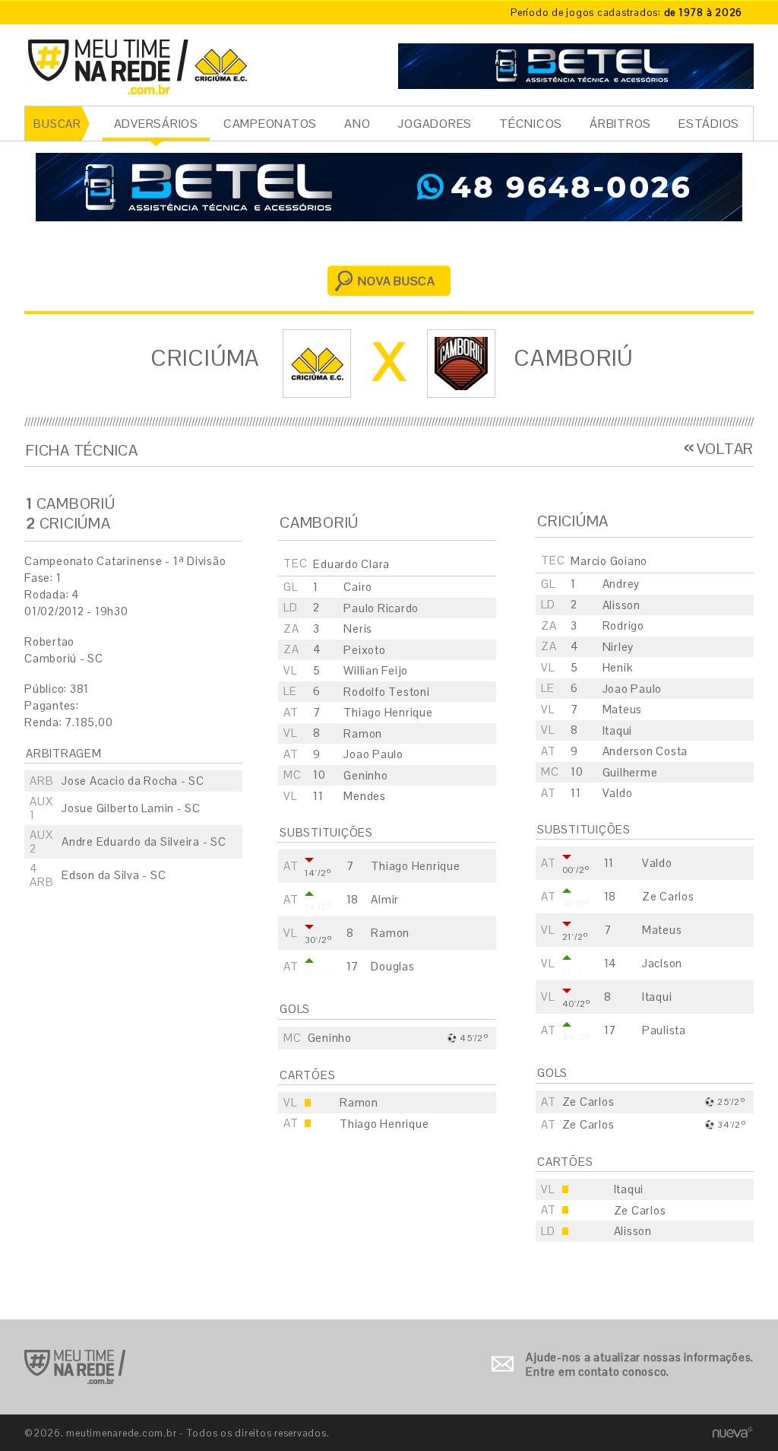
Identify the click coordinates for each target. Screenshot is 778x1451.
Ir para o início (74, 1367)
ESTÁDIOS (708, 124)
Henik (617, 667)
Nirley (618, 647)
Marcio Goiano (609, 561)
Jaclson (662, 963)
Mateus (622, 709)
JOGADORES (434, 124)
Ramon (362, 733)
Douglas (392, 966)
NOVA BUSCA (396, 281)
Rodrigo (623, 625)
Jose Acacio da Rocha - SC (133, 780)
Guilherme (630, 772)
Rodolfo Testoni (386, 691)
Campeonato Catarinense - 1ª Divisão (125, 561)
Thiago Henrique (387, 712)
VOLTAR (725, 449)
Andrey (621, 583)
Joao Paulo (632, 688)
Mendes (364, 796)
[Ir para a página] (576, 64)
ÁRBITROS (620, 124)
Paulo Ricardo (381, 608)
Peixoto (364, 650)
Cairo (357, 586)
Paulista (664, 1030)
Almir (385, 899)
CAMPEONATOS (270, 124)
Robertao (49, 641)
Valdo (617, 793)
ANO (357, 124)
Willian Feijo (375, 670)
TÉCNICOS (530, 124)
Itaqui (617, 730)
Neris (357, 628)
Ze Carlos (668, 896)
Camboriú (573, 358)
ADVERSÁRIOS (156, 124)
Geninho (365, 775)
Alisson (621, 605)
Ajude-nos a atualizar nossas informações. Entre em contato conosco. (640, 1365)
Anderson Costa (645, 751)
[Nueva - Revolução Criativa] (733, 1432)
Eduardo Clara (351, 564)
